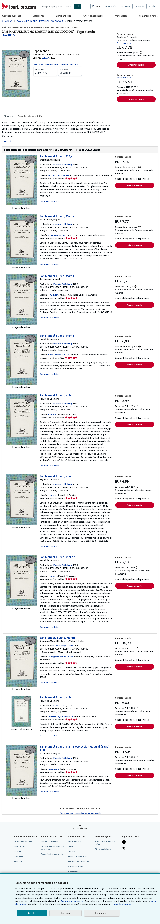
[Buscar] (77, 6)
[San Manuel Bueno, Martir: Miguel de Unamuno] (21, 384)
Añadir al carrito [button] (136, 64)
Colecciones (38, 15)
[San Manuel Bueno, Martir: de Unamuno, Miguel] (21, 324)
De (41, 71)
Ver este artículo (124, 43)
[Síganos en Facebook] (124, 842)
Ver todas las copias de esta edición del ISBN (56, 64)
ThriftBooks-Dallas (58, 354)
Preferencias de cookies (73, 901)
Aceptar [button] (32, 913)
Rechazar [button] (65, 913)
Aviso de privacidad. (122, 904)
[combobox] (57, 6)
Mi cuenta (18, 851)
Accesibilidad (74, 871)
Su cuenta (125, 6)
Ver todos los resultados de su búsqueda (80, 812)
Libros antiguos (63, 15)
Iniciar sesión (110, 6)
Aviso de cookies (75, 866)
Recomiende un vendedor (52, 854)
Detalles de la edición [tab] (30, 116)
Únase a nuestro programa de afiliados (52, 847)
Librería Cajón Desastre (60, 716)
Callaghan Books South (60, 656)
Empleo (71, 851)
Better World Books (58, 175)
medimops (53, 769)
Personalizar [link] (102, 913)
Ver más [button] (8, 141)
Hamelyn (52, 414)
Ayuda (152, 6)
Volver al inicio (80, 827)
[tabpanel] (56, 132)
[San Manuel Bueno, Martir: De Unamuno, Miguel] (21, 264)
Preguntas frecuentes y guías (105, 842)
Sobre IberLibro (74, 841)
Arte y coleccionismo (93, 15)
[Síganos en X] (124, 849)
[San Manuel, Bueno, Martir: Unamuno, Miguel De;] (21, 685)
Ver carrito (18, 861)
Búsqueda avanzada (11, 15)
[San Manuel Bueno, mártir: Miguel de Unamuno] (21, 443)
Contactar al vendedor (49, 201)
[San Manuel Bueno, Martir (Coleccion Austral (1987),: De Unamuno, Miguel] (21, 794)
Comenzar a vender (148, 15)
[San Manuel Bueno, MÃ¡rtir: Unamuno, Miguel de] (21, 204)
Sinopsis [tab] (8, 116)
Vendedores (121, 15)
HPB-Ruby (53, 294)
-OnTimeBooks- (56, 235)
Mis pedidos (19, 856)
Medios (71, 846)
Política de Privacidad (77, 856)
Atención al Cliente (103, 849)
